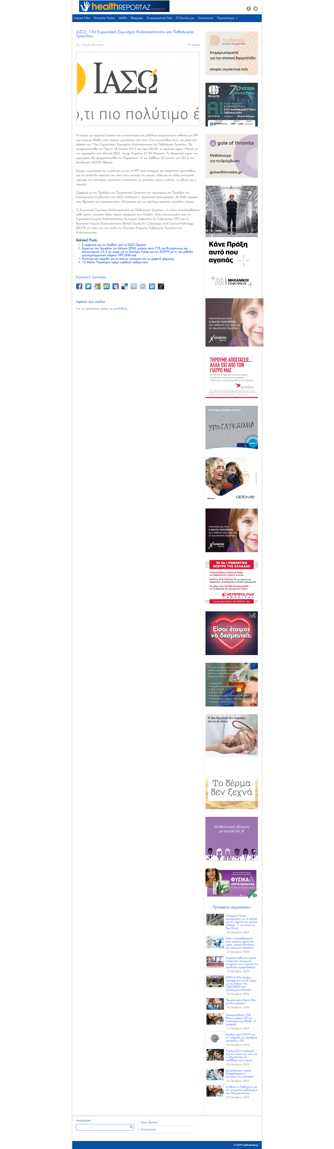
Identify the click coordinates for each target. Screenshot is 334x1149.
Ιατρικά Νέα (82, 18)
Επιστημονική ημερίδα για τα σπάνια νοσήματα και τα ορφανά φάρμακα (128, 258)
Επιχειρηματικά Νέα (159, 18)
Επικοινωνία (205, 18)
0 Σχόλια (196, 45)
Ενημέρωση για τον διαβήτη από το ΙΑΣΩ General (114, 244)
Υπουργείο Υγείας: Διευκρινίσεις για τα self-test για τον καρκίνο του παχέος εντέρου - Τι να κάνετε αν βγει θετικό (241, 922)
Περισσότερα (225, 18)
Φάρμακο (137, 18)
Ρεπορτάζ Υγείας (104, 18)
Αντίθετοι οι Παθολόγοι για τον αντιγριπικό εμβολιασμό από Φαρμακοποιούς (241, 1090)
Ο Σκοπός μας (185, 18)
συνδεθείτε (120, 308)
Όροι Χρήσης (149, 1122)
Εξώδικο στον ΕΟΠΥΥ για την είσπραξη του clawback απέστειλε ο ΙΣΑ (241, 1037)
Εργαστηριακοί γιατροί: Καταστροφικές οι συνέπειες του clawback (240, 1073)
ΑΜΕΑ (123, 18)
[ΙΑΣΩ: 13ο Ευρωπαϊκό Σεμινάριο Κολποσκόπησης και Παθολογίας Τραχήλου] (138, 89)
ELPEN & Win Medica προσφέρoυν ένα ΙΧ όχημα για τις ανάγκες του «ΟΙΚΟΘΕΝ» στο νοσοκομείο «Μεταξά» (241, 983)
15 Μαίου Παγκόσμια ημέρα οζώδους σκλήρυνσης (115, 262)
